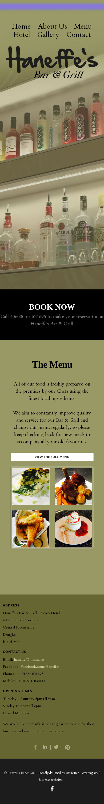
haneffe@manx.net (29, 659)
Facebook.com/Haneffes (40, 666)
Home (21, 27)
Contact (78, 35)
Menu (83, 27)
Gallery (48, 35)
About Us (52, 27)
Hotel (21, 35)
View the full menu (52, 457)
